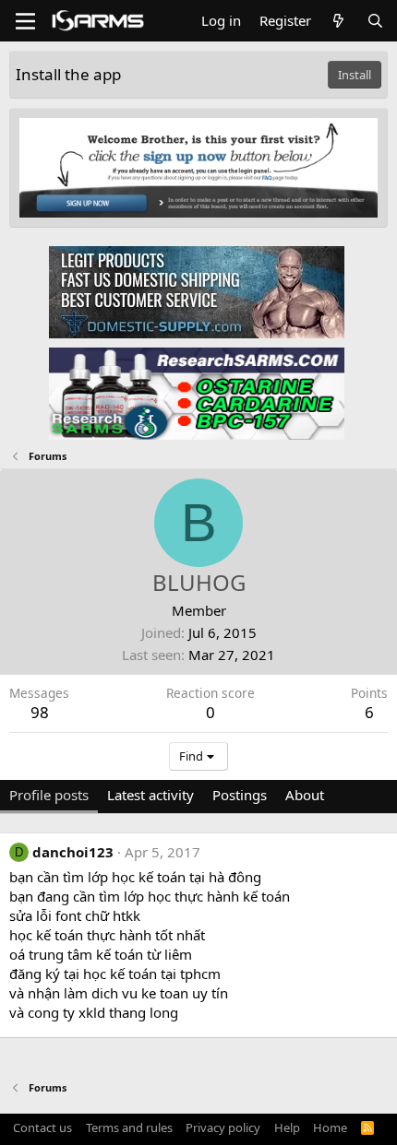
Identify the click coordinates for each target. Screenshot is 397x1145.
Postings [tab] (239, 794)
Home (330, 1127)
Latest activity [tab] (150, 794)
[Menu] (25, 21)
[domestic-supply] (196, 291)
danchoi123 (73, 852)
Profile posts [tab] (49, 794)
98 (39, 712)
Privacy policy (223, 1127)
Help (287, 1127)
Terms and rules (129, 1127)
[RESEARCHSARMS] (196, 393)
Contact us (42, 1127)
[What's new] (338, 20)
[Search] (375, 20)
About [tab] (304, 794)
